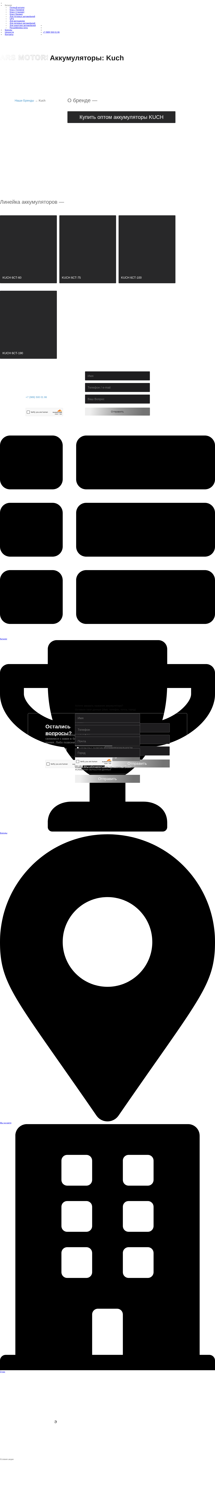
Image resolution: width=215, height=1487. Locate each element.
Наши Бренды (24, 100)
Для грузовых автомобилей (22, 16)
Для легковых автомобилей (22, 23)
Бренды (8, 30)
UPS (12, 19)
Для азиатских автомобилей (23, 25)
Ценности (9, 32)
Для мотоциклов (17, 21)
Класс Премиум (17, 10)
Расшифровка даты (19, 28)
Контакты (9, 34)
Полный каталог (17, 7)
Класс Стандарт (17, 12)
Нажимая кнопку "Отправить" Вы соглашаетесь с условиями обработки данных (104, 768)
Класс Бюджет (16, 14)
